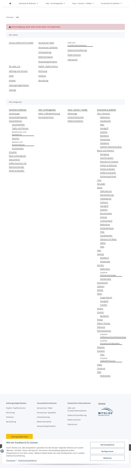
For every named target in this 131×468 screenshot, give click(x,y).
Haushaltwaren (15, 121)
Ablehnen (107, 458)
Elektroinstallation (75, 121)
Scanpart (101, 351)
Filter (102, 232)
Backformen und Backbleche (19, 133)
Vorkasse (42, 75)
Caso (99, 180)
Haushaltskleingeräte (18, 117)
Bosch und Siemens (105, 150)
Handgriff (104, 128)
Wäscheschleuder (16, 167)
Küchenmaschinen (108, 176)
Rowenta (101, 347)
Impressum (10, 460)
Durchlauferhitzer (46, 117)
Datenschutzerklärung (27, 460)
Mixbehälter (105, 376)
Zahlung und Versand (18, 71)
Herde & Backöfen (16, 170)
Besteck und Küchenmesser (18, 143)
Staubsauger (14, 113)
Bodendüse (105, 117)
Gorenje (100, 254)
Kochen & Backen (107, 169)
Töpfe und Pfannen (20, 128)
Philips (100, 319)
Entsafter (13, 152)
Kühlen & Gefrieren (108, 165)
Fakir (99, 250)
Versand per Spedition (48, 47)
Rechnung (42, 71)
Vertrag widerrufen (19, 436)
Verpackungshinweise (47, 61)
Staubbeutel (105, 121)
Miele (99, 293)
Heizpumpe (105, 139)
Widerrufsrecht (74, 55)
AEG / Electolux (103, 113)
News (11, 75)
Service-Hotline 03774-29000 (21, 42)
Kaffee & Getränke (108, 172)
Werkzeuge (72, 113)
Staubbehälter (106, 235)
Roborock (101, 327)
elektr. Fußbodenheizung (49, 113)
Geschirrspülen (106, 158)
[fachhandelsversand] (10, 3)
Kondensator (105, 279)
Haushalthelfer (18, 124)
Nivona (100, 308)
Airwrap (103, 217)
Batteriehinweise (45, 57)
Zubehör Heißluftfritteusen (108, 359)
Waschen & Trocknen (109, 161)
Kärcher (100, 265)
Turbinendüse (106, 221)
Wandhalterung (107, 195)
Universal (101, 368)
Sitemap (12, 90)
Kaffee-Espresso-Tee (17, 163)
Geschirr (15, 138)
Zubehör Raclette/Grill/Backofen (110, 342)
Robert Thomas (103, 323)
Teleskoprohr (105, 198)
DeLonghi (101, 184)
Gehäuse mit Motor (108, 239)
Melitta (100, 290)
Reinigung (104, 154)
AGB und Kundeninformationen (77, 44)
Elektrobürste (106, 191)
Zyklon (103, 243)
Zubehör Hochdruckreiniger (108, 273)
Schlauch (104, 202)
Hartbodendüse (107, 228)
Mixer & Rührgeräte (17, 156)
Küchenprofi (102, 282)
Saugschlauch (106, 297)
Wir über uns (14, 66)
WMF (99, 372)
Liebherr (100, 286)
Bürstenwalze (106, 213)
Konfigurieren (107, 451)
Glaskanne (104, 143)
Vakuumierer (14, 159)
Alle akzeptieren (107, 445)
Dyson (99, 187)
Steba (99, 364)
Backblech (104, 135)
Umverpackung (44, 52)
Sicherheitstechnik (76, 117)
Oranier (100, 312)
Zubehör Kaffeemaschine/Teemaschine (113, 335)
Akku (102, 124)
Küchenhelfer (18, 148)
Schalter (103, 305)
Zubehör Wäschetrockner (111, 147)
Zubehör (103, 132)
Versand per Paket (46, 42)
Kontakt (12, 80)
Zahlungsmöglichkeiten (19, 85)
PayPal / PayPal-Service (48, 66)
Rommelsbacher (104, 330)
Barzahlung (43, 80)
